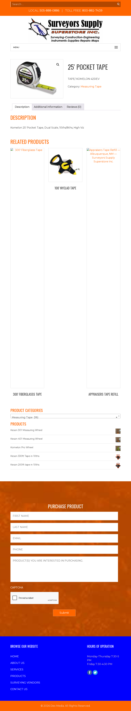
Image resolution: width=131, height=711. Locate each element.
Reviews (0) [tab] (74, 106)
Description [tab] (22, 106)
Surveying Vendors (25, 682)
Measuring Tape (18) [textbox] (64, 417)
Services (16, 669)
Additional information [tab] (48, 106)
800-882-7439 (92, 10)
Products (18, 676)
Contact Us (18, 689)
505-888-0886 (49, 10)
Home (14, 656)
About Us (17, 662)
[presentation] (34, 598)
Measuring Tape (91, 86)
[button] (58, 64)
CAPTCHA (16, 587)
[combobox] (65, 416)
